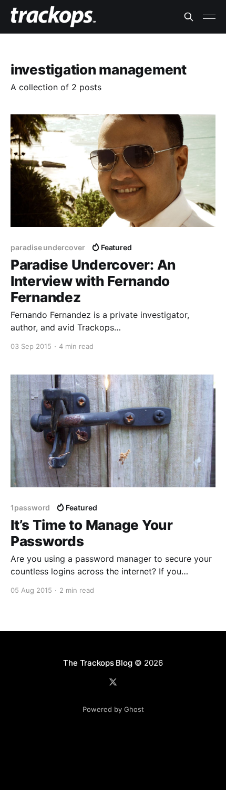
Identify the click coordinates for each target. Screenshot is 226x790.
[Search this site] (188, 16)
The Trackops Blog (97, 663)
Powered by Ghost (113, 709)
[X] (113, 682)
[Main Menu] (209, 17)
